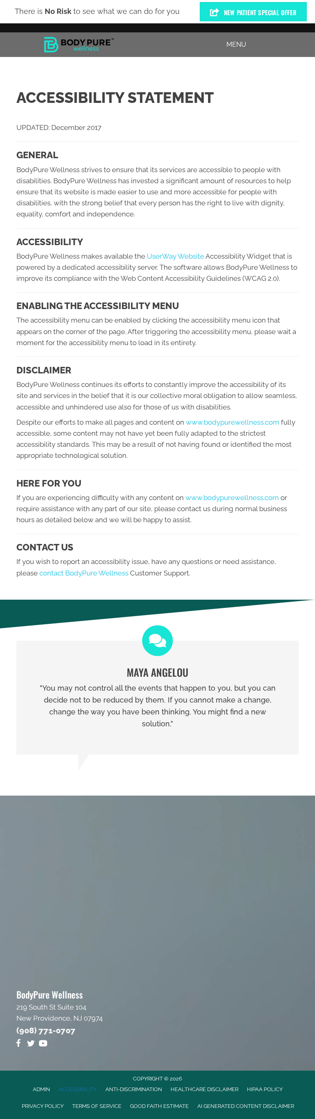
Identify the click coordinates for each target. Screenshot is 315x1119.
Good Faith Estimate (159, 1106)
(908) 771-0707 (45, 1030)
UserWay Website (175, 256)
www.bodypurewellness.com (232, 422)
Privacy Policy (43, 1106)
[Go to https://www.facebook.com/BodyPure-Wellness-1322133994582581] (18, 1044)
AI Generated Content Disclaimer (245, 1106)
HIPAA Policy (265, 1089)
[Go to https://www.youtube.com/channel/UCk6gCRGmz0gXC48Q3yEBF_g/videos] (43, 1044)
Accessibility (78, 1089)
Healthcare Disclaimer (204, 1089)
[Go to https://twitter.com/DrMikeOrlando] (31, 1044)
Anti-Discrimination (133, 1089)
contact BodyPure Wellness (83, 573)
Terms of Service (96, 1106)
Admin (41, 1089)
